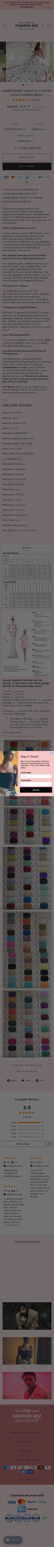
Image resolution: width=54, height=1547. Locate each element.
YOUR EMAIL (26, 780)
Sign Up (36, 790)
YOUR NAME (26, 773)
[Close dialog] (52, 753)
